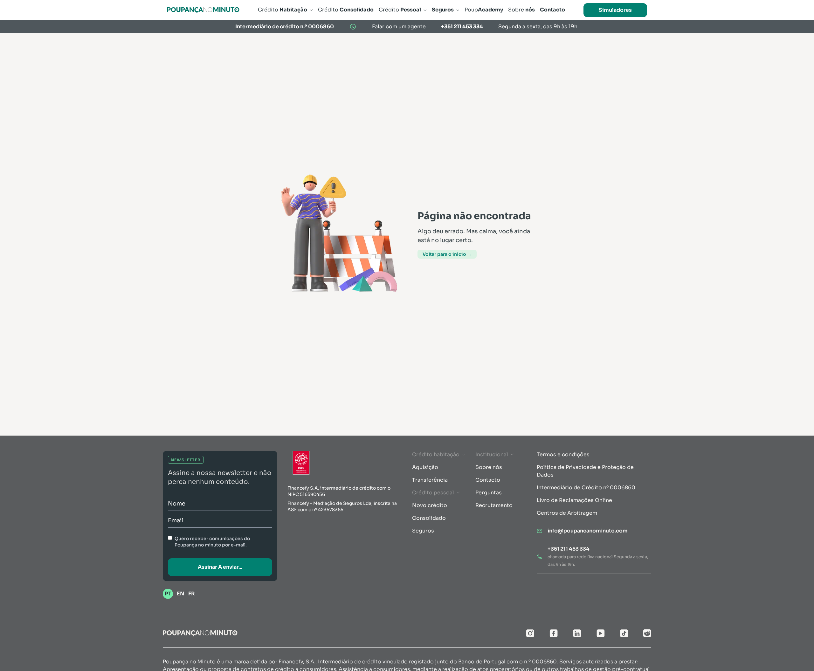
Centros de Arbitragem (567, 513)
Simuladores (615, 10)
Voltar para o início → (447, 254)
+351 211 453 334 (462, 26)
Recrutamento (494, 505)
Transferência (430, 480)
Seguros (423, 530)
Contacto (487, 480)
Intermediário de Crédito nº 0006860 (586, 487)
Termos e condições (563, 454)
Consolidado (429, 518)
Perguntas (488, 492)
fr (191, 593)
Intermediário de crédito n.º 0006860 (284, 26)
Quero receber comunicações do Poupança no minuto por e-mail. (212, 542)
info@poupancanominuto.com (588, 530)
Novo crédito (429, 505)
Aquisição (425, 467)
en (180, 593)
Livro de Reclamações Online (574, 500)
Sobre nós (488, 467)
